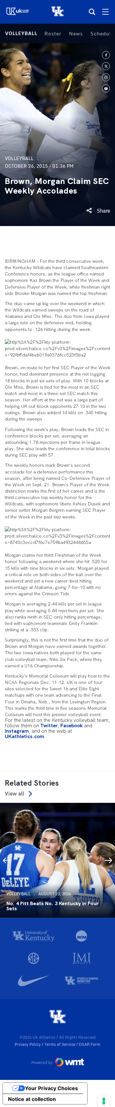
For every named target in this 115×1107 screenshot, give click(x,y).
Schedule (102, 33)
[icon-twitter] (106, 66)
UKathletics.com (24, 736)
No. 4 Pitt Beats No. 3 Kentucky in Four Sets (52, 906)
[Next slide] (108, 860)
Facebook (71, 726)
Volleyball (21, 33)
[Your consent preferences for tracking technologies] (104, 1101)
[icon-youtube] (106, 88)
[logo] (57, 1017)
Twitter (48, 726)
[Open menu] (105, 12)
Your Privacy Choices (51, 1088)
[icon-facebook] (106, 55)
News (76, 33)
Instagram (17, 731)
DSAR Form (89, 1044)
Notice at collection (32, 1099)
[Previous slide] (6, 860)
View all (14, 793)
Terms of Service (60, 1044)
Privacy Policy (28, 1044)
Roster (52, 33)
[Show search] (92, 12)
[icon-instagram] (106, 77)
